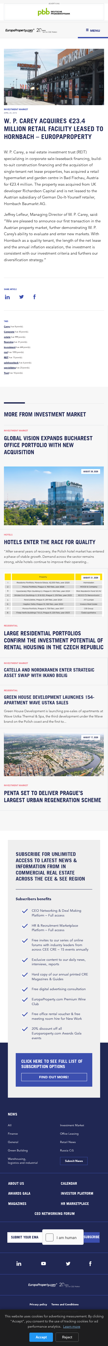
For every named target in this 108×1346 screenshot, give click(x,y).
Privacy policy (38, 1304)
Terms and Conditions (65, 1304)
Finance (13, 1133)
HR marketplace (75, 1203)
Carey (7, 326)
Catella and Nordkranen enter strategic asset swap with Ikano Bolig (49, 672)
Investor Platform (77, 1193)
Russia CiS (67, 1150)
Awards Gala (19, 1193)
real (6, 352)
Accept (41, 1337)
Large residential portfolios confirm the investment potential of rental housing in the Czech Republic (54, 640)
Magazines (17, 1203)
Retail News (68, 1142)
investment (9, 347)
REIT (6, 357)
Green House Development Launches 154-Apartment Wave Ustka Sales (49, 699)
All (10, 1125)
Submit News (74, 1161)
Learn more (71, 1326)
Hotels (8, 534)
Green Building (18, 1150)
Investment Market (16, 109)
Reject (67, 1337)
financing (8, 342)
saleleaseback (11, 362)
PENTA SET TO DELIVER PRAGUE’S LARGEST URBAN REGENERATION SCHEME (52, 796)
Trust (6, 373)
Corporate (9, 331)
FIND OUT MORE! (54, 1077)
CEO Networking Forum (54, 1213)
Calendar (69, 1183)
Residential (11, 625)
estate (7, 337)
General (13, 1142)
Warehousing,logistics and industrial (23, 1161)
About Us (16, 1183)
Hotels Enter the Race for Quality (49, 542)
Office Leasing (69, 1133)
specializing (10, 367)
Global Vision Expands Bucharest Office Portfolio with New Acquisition (48, 445)
